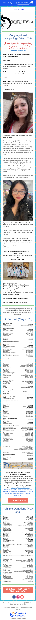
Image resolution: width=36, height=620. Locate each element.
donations (14, 310)
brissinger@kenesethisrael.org (20, 488)
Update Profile (15, 607)
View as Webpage (18, 9)
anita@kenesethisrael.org (18, 51)
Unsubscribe (7, 607)
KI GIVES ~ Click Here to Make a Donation (18, 590)
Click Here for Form (18, 500)
